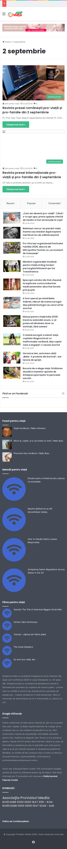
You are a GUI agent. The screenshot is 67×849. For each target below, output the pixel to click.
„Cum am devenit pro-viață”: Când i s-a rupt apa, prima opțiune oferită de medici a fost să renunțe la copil (43, 217)
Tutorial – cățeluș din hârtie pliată (30, 634)
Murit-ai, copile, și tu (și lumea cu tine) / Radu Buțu (38, 440)
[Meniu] (3, 14)
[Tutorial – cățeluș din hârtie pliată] (7, 642)
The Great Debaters (23, 647)
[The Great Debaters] (7, 654)
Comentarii (54, 203)
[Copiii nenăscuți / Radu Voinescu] (7, 436)
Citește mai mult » (15, 124)
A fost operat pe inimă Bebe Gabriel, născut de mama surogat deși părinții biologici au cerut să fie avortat (43, 303)
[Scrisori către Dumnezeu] (7, 629)
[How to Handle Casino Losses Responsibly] (14, 561)
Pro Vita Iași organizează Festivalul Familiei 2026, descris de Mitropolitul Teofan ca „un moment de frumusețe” (43, 248)
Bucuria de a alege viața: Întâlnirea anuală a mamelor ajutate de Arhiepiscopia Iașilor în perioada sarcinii (42, 373)
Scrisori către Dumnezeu (26, 622)
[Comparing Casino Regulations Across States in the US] (14, 591)
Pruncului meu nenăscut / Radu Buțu (31, 453)
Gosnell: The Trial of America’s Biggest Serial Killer (38, 609)
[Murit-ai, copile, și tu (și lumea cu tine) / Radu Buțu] (7, 448)
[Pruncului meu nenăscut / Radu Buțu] (7, 461)
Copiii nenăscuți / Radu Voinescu (29, 428)
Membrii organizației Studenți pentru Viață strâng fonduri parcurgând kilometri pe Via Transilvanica (40, 266)
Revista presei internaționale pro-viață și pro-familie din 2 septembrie (31, 174)
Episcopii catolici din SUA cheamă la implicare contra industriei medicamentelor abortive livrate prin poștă (42, 285)
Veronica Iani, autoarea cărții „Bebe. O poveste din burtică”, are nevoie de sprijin (42, 356)
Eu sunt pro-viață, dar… (25, 659)
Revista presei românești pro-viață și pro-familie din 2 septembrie (32, 110)
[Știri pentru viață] (15, 13)
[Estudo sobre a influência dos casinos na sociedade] (14, 500)
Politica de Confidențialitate (15, 821)
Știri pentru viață (12, 103)
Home (7, 42)
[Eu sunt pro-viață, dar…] (7, 667)
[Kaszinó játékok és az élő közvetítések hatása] (14, 530)
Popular (31, 203)
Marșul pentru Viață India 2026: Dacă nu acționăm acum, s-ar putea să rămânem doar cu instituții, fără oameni (40, 321)
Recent (10, 203)
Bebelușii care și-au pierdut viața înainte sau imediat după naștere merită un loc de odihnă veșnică (42, 232)
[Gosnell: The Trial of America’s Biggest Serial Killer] (7, 617)
